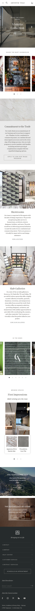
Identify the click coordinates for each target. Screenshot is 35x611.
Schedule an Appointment (17, 571)
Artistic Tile (19, 608)
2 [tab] (17, 94)
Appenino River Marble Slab (12, 450)
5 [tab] (22, 377)
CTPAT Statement (6, 608)
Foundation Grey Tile (23, 450)
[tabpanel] (17, 73)
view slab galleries (17, 322)
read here (17, 487)
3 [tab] (20, 94)
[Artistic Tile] (17, 2)
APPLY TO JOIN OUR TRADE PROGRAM (17, 157)
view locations (17, 239)
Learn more (17, 517)
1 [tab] (14, 94)
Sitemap (23, 605)
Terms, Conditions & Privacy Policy (11, 605)
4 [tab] (19, 377)
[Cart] (32, 3)
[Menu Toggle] (3, 3)
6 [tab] (25, 377)
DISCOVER (18, 34)
